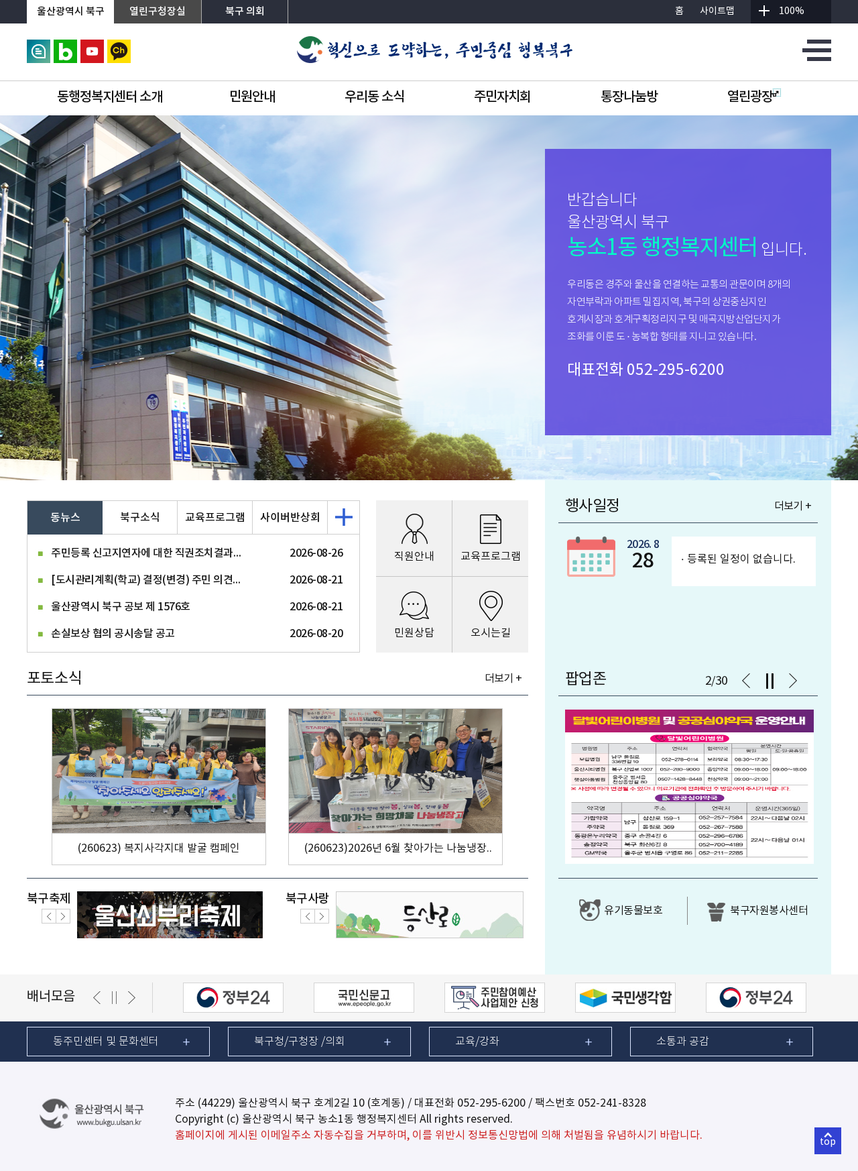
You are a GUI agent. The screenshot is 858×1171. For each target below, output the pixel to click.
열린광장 (750, 97)
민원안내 (252, 97)
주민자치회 (502, 97)
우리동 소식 (374, 97)
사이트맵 (717, 11)
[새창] (38, 46)
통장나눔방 (629, 97)
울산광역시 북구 (71, 11)
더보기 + (503, 679)
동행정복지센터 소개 (109, 97)
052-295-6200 (676, 370)
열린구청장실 (157, 11)
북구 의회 (245, 11)
